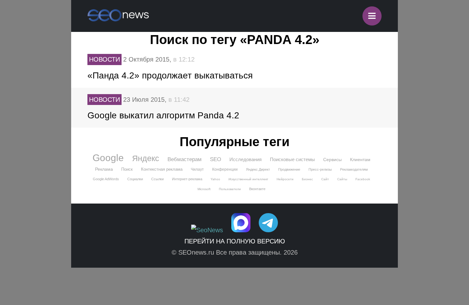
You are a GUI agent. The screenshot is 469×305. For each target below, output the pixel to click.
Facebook (362, 179)
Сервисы (332, 159)
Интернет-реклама (187, 179)
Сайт (325, 179)
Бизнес (307, 179)
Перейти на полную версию (234, 241)
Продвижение (289, 169)
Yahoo (215, 179)
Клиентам (360, 159)
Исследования (245, 159)
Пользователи (230, 189)
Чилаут (197, 169)
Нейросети (285, 179)
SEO (215, 159)
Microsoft (204, 189)
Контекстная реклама (161, 169)
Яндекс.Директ (258, 169)
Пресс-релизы (320, 169)
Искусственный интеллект (248, 179)
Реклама (104, 169)
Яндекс (145, 158)
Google (108, 158)
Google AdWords (106, 179)
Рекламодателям (354, 169)
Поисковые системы (292, 159)
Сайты (342, 179)
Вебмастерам (185, 159)
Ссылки (157, 179)
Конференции (225, 169)
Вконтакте (257, 189)
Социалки (135, 179)
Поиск (127, 169)
